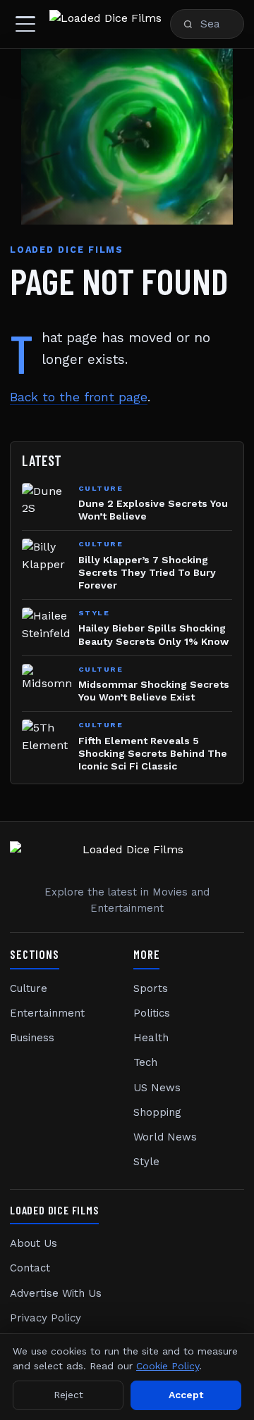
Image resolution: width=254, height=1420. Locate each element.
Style (146, 1161)
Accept (186, 1394)
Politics (151, 1013)
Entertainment (47, 1013)
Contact (30, 1268)
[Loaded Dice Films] (105, 24)
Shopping (157, 1112)
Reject (68, 1394)
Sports (150, 988)
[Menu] (25, 24)
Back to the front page (78, 397)
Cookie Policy (167, 1365)
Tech (145, 1062)
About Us (33, 1243)
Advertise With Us (56, 1293)
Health (151, 1037)
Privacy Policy (45, 1318)
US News (157, 1087)
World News (165, 1137)
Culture (28, 988)
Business (32, 1037)
